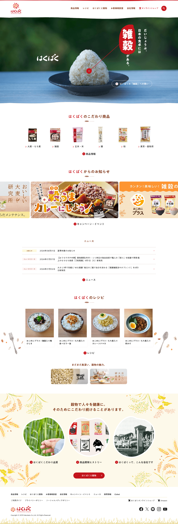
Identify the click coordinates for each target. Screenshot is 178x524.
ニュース (97, 494)
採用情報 (107, 494)
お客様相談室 (51, 494)
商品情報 (14, 494)
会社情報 (63, 494)
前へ (44, 200)
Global (117, 494)
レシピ (24, 494)
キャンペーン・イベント (80, 494)
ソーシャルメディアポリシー (58, 500)
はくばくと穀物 (89, 475)
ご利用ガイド (16, 500)
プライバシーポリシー (34, 500)
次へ (133, 200)
